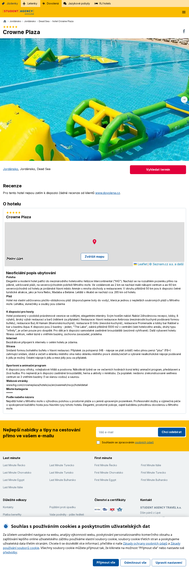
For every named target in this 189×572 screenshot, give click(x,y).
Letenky (32, 3)
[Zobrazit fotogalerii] (94, 99)
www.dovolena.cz (107, 193)
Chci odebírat (172, 432)
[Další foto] (184, 99)
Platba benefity (12, 514)
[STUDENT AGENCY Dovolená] (17, 12)
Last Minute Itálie (13, 487)
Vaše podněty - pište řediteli (66, 514)
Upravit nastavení (169, 563)
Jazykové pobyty (79, 3)
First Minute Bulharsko (154, 479)
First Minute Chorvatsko (108, 472)
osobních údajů (144, 442)
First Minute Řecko (105, 465)
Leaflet (142, 264)
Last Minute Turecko (61, 465)
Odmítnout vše (135, 563)
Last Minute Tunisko (61, 472)
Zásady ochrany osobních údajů (145, 543)
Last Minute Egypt (13, 479)
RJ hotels (105, 3)
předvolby (10, 552)
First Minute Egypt (105, 479)
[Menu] (184, 12)
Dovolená (53, 3)
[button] (94, 241)
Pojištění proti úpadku (62, 507)
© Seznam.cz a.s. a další (166, 264)
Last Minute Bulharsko (62, 479)
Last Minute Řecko (14, 465)
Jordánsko (10, 169)
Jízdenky (12, 3)
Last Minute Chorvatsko (17, 472)
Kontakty (8, 507)
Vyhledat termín (158, 169)
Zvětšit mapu (94, 256)
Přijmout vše (106, 562)
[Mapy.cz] (14, 258)
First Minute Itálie (151, 465)
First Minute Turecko (153, 472)
